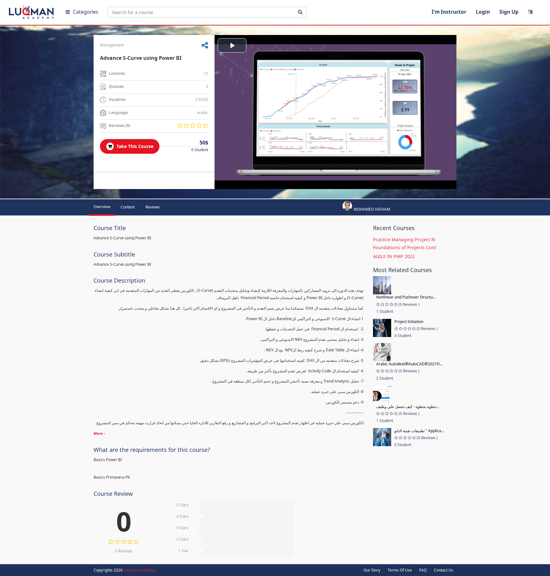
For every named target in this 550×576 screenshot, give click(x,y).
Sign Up (508, 11)
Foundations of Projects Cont (404, 247)
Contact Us (443, 570)
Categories (85, 11)
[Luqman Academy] (32, 11)
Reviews (152, 207)
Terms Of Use (400, 570)
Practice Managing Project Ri (404, 239)
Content (128, 207)
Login (483, 11)
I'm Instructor (449, 11)
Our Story (371, 570)
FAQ (423, 570)
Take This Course (134, 146)
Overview (102, 206)
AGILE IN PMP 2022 (394, 256)
